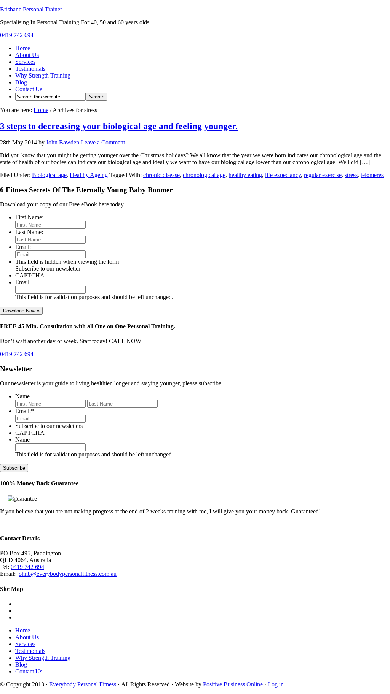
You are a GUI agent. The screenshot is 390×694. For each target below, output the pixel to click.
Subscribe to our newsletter (47, 268)
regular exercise (323, 175)
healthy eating (245, 175)
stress (351, 175)
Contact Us (28, 89)
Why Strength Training (42, 75)
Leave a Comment (103, 142)
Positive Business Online (233, 684)
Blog (21, 82)
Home (22, 48)
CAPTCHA (30, 275)
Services (25, 62)
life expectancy (283, 175)
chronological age (204, 175)
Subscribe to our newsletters (49, 426)
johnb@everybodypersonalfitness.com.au (67, 573)
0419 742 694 (17, 35)
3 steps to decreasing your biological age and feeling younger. (119, 126)
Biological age (49, 175)
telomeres (372, 175)
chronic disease (161, 175)
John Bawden (62, 142)
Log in (276, 684)
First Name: (29, 217)
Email (22, 282)
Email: (23, 247)
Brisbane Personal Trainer (31, 9)
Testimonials (30, 68)
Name (22, 396)
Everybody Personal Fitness (82, 684)
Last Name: (29, 232)
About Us (27, 55)
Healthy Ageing (89, 175)
